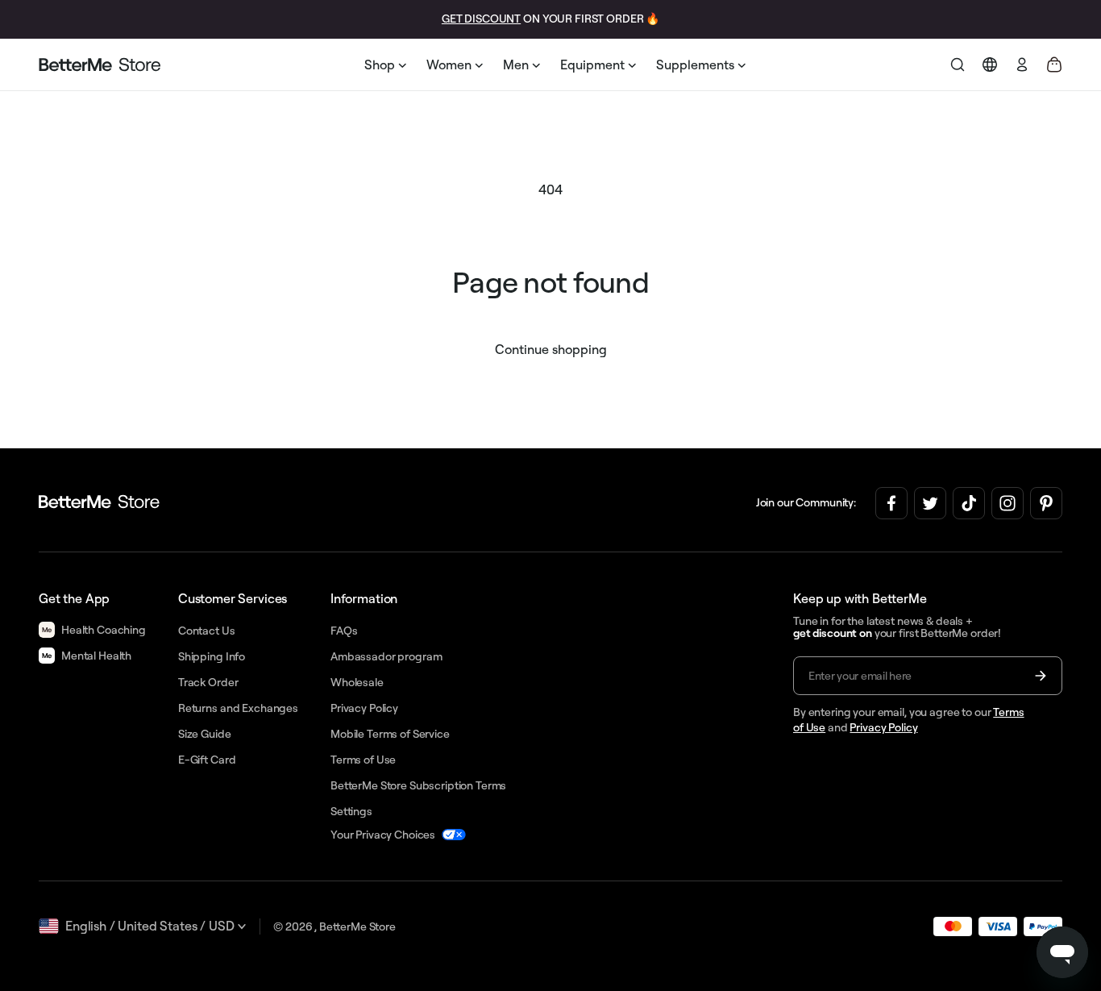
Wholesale (357, 682)
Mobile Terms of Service (390, 734)
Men (516, 64)
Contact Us (206, 630)
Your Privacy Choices (382, 834)
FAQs (343, 630)
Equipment (592, 64)
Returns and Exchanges (238, 708)
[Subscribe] (1040, 676)
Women (449, 64)
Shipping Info (211, 656)
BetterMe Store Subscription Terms (418, 785)
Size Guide (204, 734)
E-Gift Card (206, 759)
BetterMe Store (357, 926)
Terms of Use (363, 759)
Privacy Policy (883, 727)
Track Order (208, 682)
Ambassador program (386, 656)
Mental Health (96, 655)
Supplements (695, 64)
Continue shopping (551, 349)
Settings (351, 811)
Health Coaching (103, 629)
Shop (379, 64)
